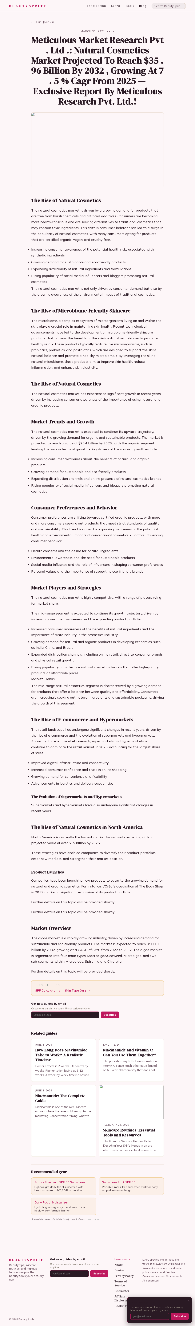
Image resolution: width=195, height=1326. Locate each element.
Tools (129, 6)
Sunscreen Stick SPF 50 (118, 1182)
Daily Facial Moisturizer (51, 1202)
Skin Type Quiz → (77, 990)
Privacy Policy (124, 1276)
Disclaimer (121, 1291)
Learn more (92, 1219)
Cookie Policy (123, 1306)
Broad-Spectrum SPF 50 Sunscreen (59, 1182)
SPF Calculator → (47, 990)
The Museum (96, 6)
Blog (143, 6)
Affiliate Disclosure (121, 1298)
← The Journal (43, 22)
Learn (115, 6)
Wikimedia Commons (155, 1267)
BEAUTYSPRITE (28, 6)
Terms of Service (120, 1283)
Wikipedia (174, 1263)
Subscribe (110, 1014)
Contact (120, 1270)
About (118, 1265)
